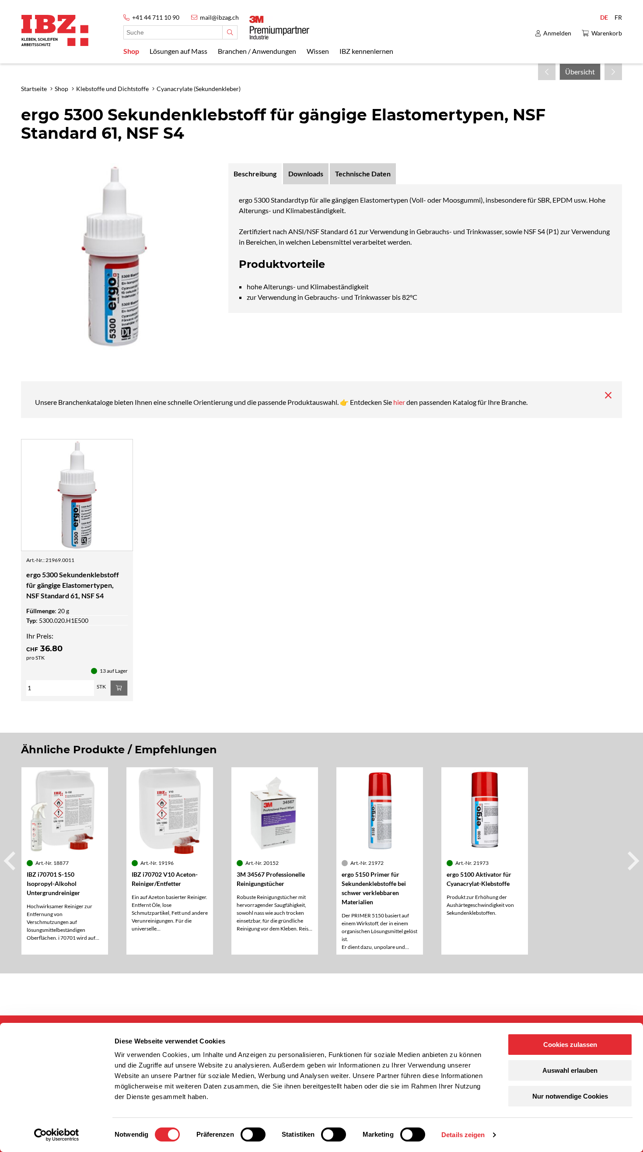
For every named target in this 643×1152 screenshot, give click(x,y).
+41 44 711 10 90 (155, 17)
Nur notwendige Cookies (570, 1096)
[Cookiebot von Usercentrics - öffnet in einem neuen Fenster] (56, 1134)
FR (618, 17)
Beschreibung (255, 173)
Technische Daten (363, 173)
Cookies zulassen (570, 1044)
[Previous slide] (11, 861)
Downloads (305, 173)
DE (604, 17)
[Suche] (230, 32)
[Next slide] (632, 861)
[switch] (253, 1134)
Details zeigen (463, 1134)
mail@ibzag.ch (219, 17)
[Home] (55, 30)
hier (399, 402)
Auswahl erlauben (570, 1070)
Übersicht (580, 71)
